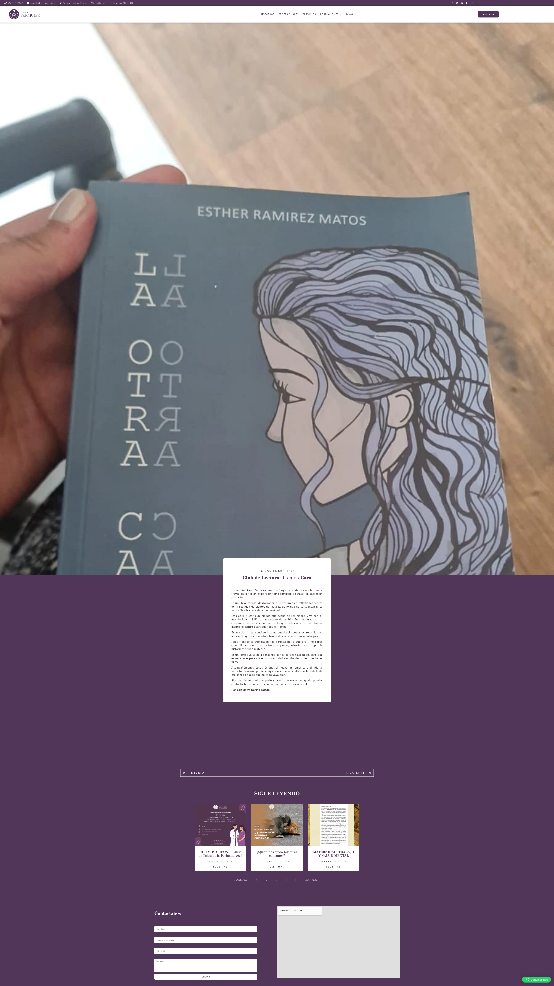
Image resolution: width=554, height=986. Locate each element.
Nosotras (267, 14)
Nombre (159, 924)
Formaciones (329, 14)
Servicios (309, 14)
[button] (536, 980)
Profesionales (289, 14)
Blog (349, 14)
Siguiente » (312, 879)
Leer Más (220, 867)
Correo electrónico (167, 935)
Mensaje (159, 956)
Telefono (160, 945)
